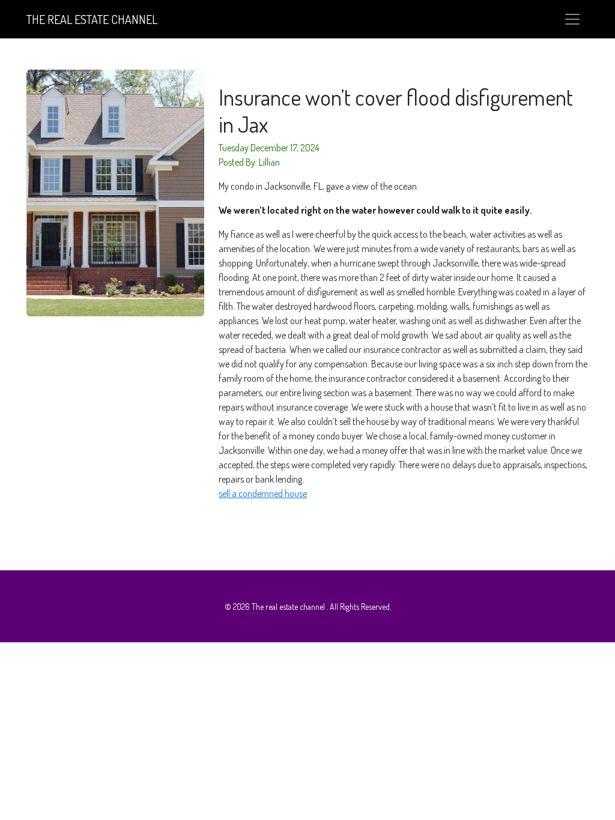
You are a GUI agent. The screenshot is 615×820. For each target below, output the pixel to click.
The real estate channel (91, 19)
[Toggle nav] (572, 19)
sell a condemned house (263, 493)
